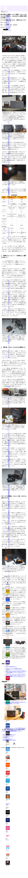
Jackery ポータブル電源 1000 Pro (13, 668)
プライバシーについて (8, 736)
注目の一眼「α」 (8, 800)
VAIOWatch (7, 823)
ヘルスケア (8, 18)
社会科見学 (8, 458)
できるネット (7, 858)
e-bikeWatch (7, 752)
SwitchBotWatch (7, 776)
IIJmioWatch (7, 831)
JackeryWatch (7, 768)
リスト (9, 29)
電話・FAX (8, 199)
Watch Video (8, 728)
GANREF (7, 865)
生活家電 (8, 17)
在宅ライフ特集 (8, 760)
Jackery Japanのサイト (11, 666)
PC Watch (7, 602)
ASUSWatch (7, 792)
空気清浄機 (8, 84)
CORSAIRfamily (7, 816)
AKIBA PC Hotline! (7, 618)
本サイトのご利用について (9, 734)
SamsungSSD (7, 808)
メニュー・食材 (8, 500)
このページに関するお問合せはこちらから (12, 730)
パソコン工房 (7, 784)
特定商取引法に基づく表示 (9, 740)
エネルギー (8, 233)
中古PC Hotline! (8, 745)
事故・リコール (8, 346)
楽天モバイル (7, 839)
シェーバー (8, 185)
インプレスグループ (8, 738)
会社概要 (5, 737)
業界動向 (8, 24)
